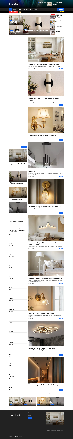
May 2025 (10, 265)
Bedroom (10, 354)
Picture (27, 9)
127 (45, 393)
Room (24, 9)
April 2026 (10, 241)
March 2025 (10, 269)
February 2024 (11, 298)
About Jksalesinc (30, 414)
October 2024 (11, 280)
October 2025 (11, 254)
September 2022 (11, 335)
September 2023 (11, 309)
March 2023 (10, 322)
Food (33, 9)
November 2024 (11, 278)
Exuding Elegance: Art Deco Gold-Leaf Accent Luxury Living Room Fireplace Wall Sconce (17, 231)
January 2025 (11, 274)
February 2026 (11, 245)
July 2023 (10, 313)
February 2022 (11, 342)
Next (49, 393)
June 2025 (10, 263)
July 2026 (10, 234)
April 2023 (10, 320)
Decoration (14, 9)
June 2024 (10, 289)
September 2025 (11, 256)
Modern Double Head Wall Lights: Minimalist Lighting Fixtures (15, 32)
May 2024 (10, 291)
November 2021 (11, 346)
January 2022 (11, 344)
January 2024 (11, 300)
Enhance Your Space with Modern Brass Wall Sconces (57, 3)
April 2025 (10, 267)
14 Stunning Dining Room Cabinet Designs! (58, 31)
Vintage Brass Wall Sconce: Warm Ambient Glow (42, 313)
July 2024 (10, 287)
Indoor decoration (11, 367)
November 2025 (11, 252)
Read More (61, 68)
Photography (19, 9)
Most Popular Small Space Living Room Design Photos (58, 26)
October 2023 (11, 307)
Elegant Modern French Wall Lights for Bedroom (35, 31)
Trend (36, 9)
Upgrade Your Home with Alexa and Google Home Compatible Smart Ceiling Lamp (42, 349)
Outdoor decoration (11, 376)
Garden (10, 365)
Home (10, 9)
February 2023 (11, 324)
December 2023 (11, 302)
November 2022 (11, 331)
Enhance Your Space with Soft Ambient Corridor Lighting (44, 385)
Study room (10, 387)
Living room (10, 374)
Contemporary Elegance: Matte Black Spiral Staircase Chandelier (17, 228)
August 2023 (11, 311)
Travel (30, 9)
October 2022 (11, 333)
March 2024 (10, 296)
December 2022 (11, 329)
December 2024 (11, 276)
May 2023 (10, 318)
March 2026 (10, 243)
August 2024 (11, 285)
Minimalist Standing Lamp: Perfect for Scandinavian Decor (45, 278)
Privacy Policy (29, 415)
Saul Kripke (25, 33)
